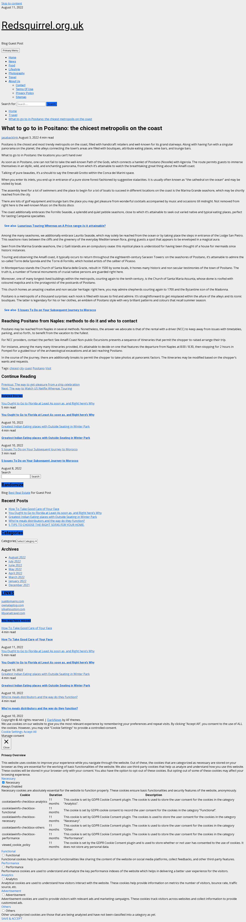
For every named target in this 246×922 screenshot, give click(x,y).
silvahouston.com (13, 609)
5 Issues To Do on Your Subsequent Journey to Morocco (39, 449)
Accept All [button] (30, 732)
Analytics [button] (7, 875)
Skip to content (11, 3)
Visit (48, 368)
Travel (12, 77)
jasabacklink (10, 138)
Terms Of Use (24, 89)
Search (6, 472)
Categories (8, 541)
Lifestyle (14, 69)
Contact (20, 85)
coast (28, 368)
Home (12, 57)
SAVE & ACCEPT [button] (12, 919)
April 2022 (15, 573)
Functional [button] (8, 851)
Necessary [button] (8, 779)
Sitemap (21, 97)
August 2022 (17, 557)
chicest (14, 368)
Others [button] (6, 907)
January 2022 (17, 581)
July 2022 (15, 561)
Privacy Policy (25, 93)
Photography (17, 73)
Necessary (13, 782)
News (12, 61)
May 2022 (15, 569)
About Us (14, 81)
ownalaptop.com (12, 605)
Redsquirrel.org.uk (42, 25)
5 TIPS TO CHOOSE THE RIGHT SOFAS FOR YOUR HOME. (46, 525)
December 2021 (19, 585)
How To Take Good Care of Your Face (34, 509)
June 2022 (15, 565)
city (21, 368)
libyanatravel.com (13, 613)
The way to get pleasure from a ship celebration (40, 384)
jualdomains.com (12, 601)
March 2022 (16, 577)
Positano (39, 368)
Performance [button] (10, 863)
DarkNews (54, 720)
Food (12, 65)
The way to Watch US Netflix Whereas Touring (36, 388)
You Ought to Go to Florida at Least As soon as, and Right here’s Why (48, 403)
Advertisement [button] (11, 891)
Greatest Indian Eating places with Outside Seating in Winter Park (45, 426)
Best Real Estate (19, 493)
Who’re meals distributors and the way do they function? (47, 521)
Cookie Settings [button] (12, 732)
